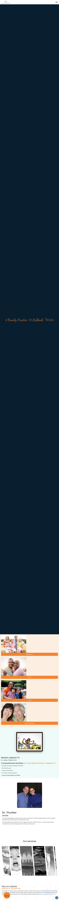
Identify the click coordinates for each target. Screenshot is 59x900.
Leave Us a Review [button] (29, 723)
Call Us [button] (29, 677)
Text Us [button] (29, 700)
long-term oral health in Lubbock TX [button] (46, 894)
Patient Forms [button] (29, 654)
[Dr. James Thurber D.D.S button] (5, 2)
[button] (51, 2)
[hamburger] (57, 2)
